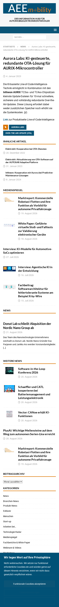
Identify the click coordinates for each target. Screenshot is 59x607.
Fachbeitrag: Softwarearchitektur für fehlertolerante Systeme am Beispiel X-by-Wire (35, 290)
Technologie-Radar (12, 532)
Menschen (8, 516)
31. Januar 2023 (14, 166)
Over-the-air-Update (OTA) (19, 133)
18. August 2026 (29, 239)
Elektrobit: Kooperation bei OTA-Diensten (26, 149)
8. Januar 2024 (13, 179)
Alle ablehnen (29, 601)
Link (5, 119)
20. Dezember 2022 (15, 153)
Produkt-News (10, 505)
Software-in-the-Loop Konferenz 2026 (31, 370)
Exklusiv (7, 511)
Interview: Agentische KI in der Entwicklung (35, 268)
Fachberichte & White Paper (16, 542)
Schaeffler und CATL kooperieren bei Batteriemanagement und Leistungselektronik (34, 392)
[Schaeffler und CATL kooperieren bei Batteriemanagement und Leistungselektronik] (9, 388)
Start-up (7, 521)
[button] (54, 29)
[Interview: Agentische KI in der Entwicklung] (9, 268)
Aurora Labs (17, 127)
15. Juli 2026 (27, 300)
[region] (29, 580)
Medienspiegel (13, 190)
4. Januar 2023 (13, 76)
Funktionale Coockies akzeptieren (29, 584)
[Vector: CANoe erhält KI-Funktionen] (9, 414)
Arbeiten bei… (9, 526)
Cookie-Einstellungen (29, 592)
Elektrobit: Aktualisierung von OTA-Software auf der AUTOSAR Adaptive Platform (29, 161)
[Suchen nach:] (29, 37)
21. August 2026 (14, 332)
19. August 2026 (29, 213)
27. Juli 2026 (12, 257)
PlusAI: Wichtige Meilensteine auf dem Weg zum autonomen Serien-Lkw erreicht (29, 432)
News (7, 310)
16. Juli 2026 (27, 275)
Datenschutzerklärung (44, 574)
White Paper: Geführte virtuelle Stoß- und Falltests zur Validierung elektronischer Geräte (35, 229)
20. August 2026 (29, 377)
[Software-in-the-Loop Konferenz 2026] (9, 370)
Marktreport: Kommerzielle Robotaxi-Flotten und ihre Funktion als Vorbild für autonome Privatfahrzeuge (35, 203)
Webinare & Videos (12, 547)
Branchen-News (11, 501)
